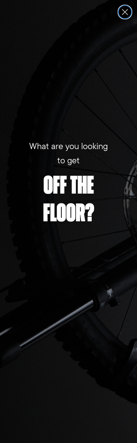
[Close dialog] (125, 12)
